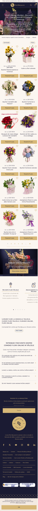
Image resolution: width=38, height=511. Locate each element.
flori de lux (17, 5)
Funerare (18, 462)
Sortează (6, 42)
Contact (13, 451)
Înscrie (19, 410)
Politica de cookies (20, 472)
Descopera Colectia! (19, 271)
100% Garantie (17, 467)
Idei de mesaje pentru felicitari (16, 476)
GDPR (28, 472)
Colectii (5, 462)
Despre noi (6, 451)
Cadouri (11, 462)
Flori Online (26, 462)
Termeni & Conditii (8, 472)
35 (30, 243)
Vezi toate (19, 330)
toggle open (3, 5)
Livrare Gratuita (7, 467)
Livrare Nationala (27, 467)
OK (19, 507)
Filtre (32, 42)
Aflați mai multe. (21, 502)
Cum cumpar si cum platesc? (23, 454)
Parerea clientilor (7, 458)
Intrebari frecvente (8, 454)
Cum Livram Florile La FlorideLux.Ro (23, 458)
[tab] (13, 309)
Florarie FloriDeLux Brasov (24, 451)
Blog (4, 476)
